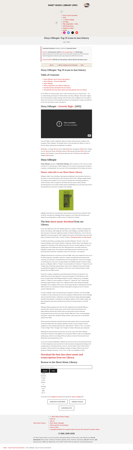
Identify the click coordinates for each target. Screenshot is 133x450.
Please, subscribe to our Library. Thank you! (57, 85)
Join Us (51, 65)
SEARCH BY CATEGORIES (57, 402)
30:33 (85, 153)
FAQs (82, 65)
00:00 (42, 149)
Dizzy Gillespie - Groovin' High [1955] (55, 81)
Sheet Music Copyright (57, 423)
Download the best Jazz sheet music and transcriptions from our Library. (65, 90)
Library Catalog (76, 397)
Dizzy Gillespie (48, 83)
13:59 (57, 151)
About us (52, 419)
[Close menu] (61, 12)
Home (5, 447)
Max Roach (87, 237)
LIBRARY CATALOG (77, 402)
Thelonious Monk (75, 237)
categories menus (56, 397)
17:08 (67, 151)
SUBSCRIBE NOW (66, 408)
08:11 (81, 149)
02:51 (55, 149)
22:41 (47, 153)
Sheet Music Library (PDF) (63, 5)
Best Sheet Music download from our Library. (57, 87)
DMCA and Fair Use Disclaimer (59, 425)
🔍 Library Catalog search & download (67, 65)
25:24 (60, 153)
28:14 (75, 153)
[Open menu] (56, 23)
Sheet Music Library (39, 423)
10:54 (47, 151)
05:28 (67, 149)
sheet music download (62, 221)
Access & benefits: (47, 59)
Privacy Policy (54, 427)
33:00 (47, 155)
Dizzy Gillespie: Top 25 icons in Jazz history (57, 79)
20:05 (82, 151)
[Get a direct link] (73, 106)
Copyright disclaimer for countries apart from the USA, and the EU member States (75, 429)
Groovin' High (65, 106)
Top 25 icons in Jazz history (16, 447)
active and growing (67, 52)
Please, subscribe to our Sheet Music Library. (61, 172)
